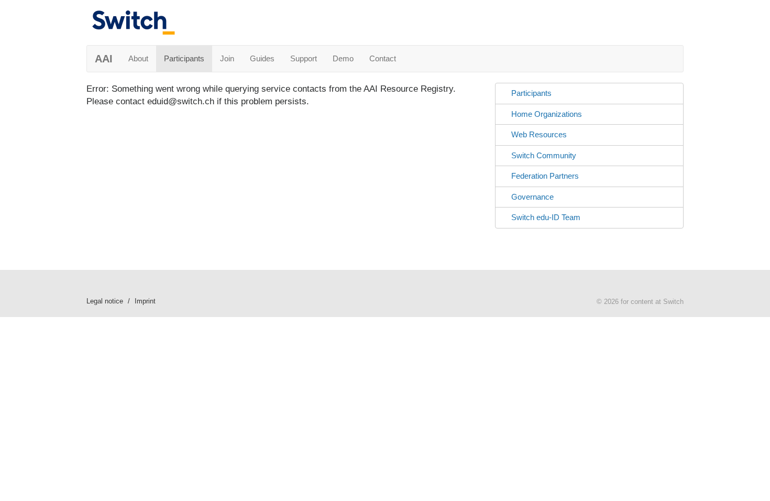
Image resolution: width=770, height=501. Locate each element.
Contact (382, 58)
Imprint (145, 301)
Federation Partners (545, 175)
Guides (262, 58)
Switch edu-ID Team (545, 217)
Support (303, 58)
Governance (532, 196)
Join (227, 58)
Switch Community (543, 155)
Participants (184, 58)
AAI (104, 58)
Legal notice (104, 301)
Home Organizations (546, 114)
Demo (343, 58)
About (138, 58)
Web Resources (539, 134)
